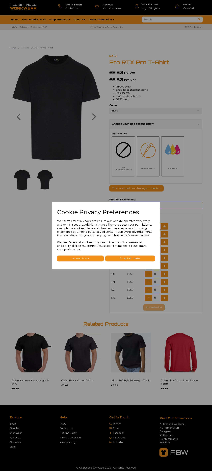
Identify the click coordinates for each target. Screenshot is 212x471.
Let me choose (80, 258)
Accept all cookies (130, 258)
